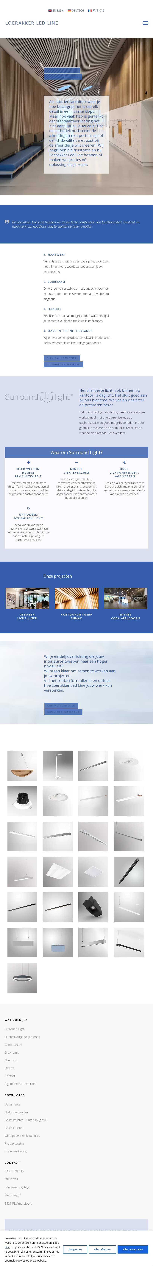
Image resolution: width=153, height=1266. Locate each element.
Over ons (11, 1060)
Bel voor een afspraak (63, 364)
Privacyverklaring (15, 1151)
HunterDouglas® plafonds (22, 1037)
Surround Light (14, 1029)
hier (7, 1247)
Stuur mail (11, 1179)
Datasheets (12, 1104)
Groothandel (13, 1045)
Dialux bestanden (16, 1112)
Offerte (9, 1068)
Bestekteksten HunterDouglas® (26, 1120)
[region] (76, 1248)
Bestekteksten (14, 1128)
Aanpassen (75, 1249)
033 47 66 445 (14, 1171)
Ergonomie (12, 1052)
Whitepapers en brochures (22, 1136)
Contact (10, 1076)
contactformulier (61, 705)
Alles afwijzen (102, 1249)
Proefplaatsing (14, 1143)
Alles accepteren (133, 1249)
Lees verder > (117, 433)
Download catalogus (63, 76)
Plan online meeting (62, 70)
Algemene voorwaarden (20, 1084)
